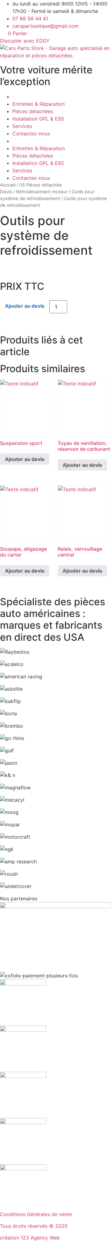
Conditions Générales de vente (36, 1214)
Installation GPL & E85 (38, 119)
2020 (61, 1226)
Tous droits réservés (24, 1226)
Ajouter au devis (24, 306)
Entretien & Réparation (38, 104)
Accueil (7, 185)
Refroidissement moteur (42, 192)
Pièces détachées (32, 111)
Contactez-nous (31, 133)
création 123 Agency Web (30, 1238)
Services (22, 126)
